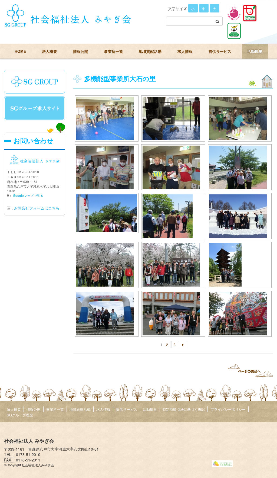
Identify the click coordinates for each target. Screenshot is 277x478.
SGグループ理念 (20, 415)
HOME (20, 51)
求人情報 (185, 51)
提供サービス (220, 51)
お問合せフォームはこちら (37, 208)
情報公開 (80, 51)
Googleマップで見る (28, 195)
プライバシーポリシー (228, 409)
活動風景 (254, 51)
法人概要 (49, 51)
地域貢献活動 (150, 51)
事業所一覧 (113, 51)
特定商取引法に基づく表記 (184, 409)
